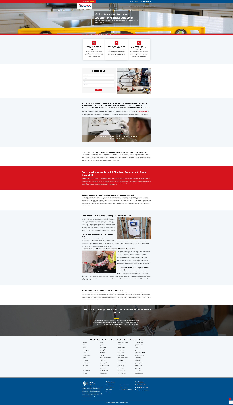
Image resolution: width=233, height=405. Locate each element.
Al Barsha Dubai (87, 34)
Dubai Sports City (121, 352)
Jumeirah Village (103, 367)
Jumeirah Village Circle (104, 365)
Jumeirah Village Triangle (105, 363)
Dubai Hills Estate (121, 365)
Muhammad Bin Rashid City (105, 357)
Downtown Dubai (121, 368)
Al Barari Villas (85, 360)
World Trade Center (86, 362)
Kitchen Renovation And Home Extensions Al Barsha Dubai (102, 34)
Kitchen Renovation (110, 387)
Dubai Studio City (121, 350)
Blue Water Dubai (138, 345)
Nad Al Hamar (102, 352)
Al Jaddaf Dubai (138, 367)
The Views (85, 368)
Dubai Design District (122, 367)
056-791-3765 (147, 1)
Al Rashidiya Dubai (138, 362)
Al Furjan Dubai (138, 370)
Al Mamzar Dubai (138, 365)
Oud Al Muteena (103, 350)
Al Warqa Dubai (138, 360)
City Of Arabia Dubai (139, 342)
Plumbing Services (135, 6)
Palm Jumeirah (103, 347)
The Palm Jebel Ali (86, 370)
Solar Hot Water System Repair (126, 389)
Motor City (102, 355)
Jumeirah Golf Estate (87, 350)
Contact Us (152, 6)
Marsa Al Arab (102, 360)
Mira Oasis (85, 342)
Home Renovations (110, 384)
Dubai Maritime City (121, 358)
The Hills (84, 371)
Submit (98, 89)
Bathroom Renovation (124, 384)
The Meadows (85, 349)
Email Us (136, 1)
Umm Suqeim (85, 345)
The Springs (85, 347)
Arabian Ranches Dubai (139, 355)
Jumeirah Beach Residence (123, 342)
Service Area (145, 6)
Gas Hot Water (109, 389)
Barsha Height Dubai (139, 349)
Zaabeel (84, 344)
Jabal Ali (119, 345)
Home (128, 6)
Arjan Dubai (137, 350)
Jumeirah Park (103, 368)
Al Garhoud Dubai (138, 368)
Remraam (102, 344)
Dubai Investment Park (122, 362)
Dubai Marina (120, 360)
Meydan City (102, 358)
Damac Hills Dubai (121, 371)
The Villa (84, 367)
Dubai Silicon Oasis (121, 355)
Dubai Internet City (121, 363)
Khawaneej (85, 358)
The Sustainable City (86, 355)
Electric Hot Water (123, 387)
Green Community (121, 347)
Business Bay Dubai (139, 344)
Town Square (85, 365)
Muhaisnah (85, 352)
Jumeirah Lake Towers (104, 370)
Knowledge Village (103, 362)
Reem (101, 345)
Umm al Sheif (85, 363)
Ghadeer (84, 357)
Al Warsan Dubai (138, 358)
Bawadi (136, 347)
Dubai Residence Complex (123, 357)
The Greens (85, 373)
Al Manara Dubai (138, 363)
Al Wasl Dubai (138, 357)
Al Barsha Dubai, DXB (143, 390)
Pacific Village (102, 349)
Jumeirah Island (103, 371)
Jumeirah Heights (103, 373)
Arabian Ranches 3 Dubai (140, 352)
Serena (101, 342)
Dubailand (120, 349)
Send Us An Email (142, 387)
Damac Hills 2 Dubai (121, 370)
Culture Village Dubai (122, 373)
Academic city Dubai (139, 373)
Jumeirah (119, 344)
